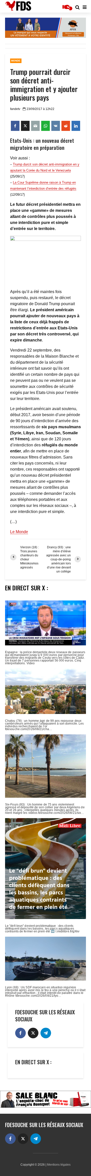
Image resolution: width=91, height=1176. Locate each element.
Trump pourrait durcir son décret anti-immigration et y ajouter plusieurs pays (44, 85)
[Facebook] (20, 1033)
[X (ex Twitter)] (33, 1033)
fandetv (15, 109)
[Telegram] (45, 1033)
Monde (15, 60)
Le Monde (19, 532)
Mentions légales (59, 1164)
